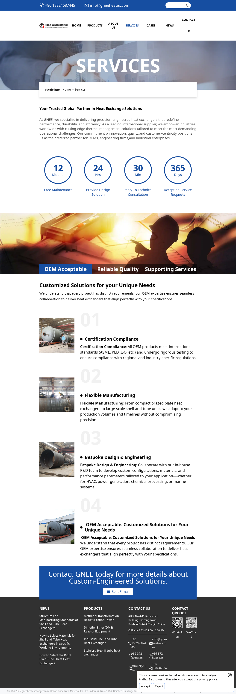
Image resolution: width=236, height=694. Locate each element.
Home (66, 90)
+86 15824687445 (60, 5)
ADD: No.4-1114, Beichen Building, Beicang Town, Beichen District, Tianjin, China (146, 620)
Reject (159, 686)
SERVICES (132, 25)
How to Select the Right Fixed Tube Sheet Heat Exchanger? (55, 659)
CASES (151, 25)
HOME (76, 25)
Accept (145, 686)
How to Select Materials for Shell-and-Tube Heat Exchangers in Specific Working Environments (57, 642)
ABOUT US (113, 26)
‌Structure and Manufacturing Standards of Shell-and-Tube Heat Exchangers (58, 622)
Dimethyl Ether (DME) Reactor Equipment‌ (98, 630)
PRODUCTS (94, 25)
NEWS (169, 25)
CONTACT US (188, 25)
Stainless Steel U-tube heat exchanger (102, 653)
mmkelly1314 (138, 668)
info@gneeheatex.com (109, 5)
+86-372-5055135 (137, 656)
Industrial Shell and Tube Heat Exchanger (101, 641)
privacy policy (208, 679)
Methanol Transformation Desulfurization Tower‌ (101, 618)
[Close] (229, 675)
